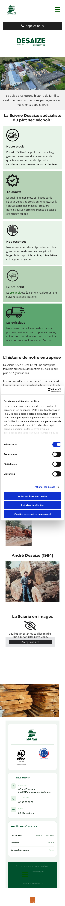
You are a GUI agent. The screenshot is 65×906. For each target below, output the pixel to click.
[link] (30, 625)
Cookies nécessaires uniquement (32, 514)
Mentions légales (38, 872)
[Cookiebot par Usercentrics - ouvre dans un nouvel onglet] (47, 390)
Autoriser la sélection (32, 505)
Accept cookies (30, 642)
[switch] (56, 454)
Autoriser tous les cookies (32, 496)
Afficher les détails (45, 486)
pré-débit (15, 292)
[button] (32, 26)
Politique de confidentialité (32, 883)
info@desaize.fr (26, 813)
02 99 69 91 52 (25, 802)
